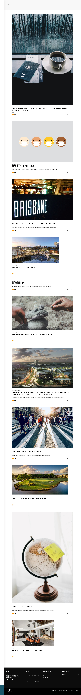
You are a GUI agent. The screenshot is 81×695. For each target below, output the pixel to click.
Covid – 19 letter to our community (25, 607)
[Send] (79, 674)
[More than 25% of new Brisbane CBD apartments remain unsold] (42, 199)
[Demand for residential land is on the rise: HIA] (40, 480)
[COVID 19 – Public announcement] (42, 141)
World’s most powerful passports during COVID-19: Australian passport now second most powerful (40, 110)
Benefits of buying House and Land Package (27, 650)
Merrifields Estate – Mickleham (23, 267)
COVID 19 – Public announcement (23, 166)
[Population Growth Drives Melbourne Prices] (42, 427)
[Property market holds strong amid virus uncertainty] (42, 313)
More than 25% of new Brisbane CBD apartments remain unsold (35, 224)
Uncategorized (18, 164)
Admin (15, 114)
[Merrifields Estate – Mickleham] (35, 250)
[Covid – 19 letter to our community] (42, 557)
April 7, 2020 (14, 164)
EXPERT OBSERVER (18, 283)
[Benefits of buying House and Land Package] (33, 633)
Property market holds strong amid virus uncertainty (32, 334)
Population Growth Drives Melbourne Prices (28, 452)
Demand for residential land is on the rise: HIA (29, 498)
